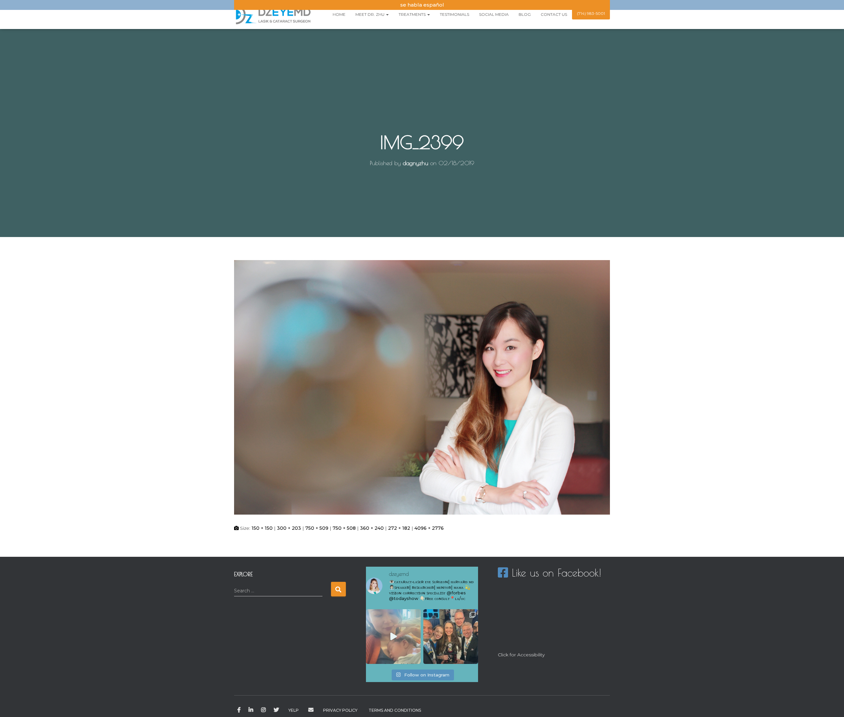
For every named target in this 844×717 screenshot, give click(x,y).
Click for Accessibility (521, 655)
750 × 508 (344, 528)
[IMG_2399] (422, 387)
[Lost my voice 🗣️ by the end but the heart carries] (450, 636)
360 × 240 (372, 528)
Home (339, 14)
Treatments (413, 14)
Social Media (494, 14)
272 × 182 (399, 528)
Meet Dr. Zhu (370, 14)
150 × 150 (262, 528)
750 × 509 (316, 528)
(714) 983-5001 (591, 13)
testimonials (454, 14)
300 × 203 (289, 528)
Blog (525, 14)
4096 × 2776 (429, 528)
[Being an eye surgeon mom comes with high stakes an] (393, 636)
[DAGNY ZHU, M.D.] (272, 14)
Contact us (554, 14)
